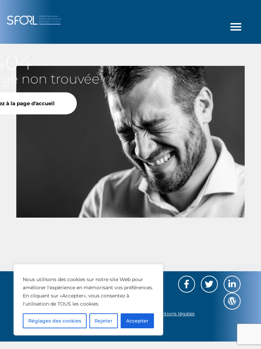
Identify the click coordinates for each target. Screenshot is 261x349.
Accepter (137, 321)
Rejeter (103, 321)
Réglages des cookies (54, 321)
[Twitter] (209, 284)
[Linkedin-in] (232, 284)
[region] (88, 299)
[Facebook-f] (186, 284)
